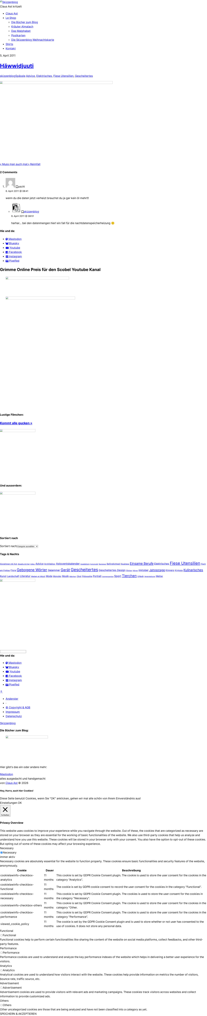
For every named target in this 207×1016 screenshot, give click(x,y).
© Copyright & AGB (18, 707)
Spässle (20, 76)
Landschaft (13, 576)
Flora (13, 570)
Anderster (12, 698)
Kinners (170, 570)
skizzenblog (7, 76)
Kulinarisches (193, 570)
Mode (49, 576)
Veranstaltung (149, 576)
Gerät (65, 570)
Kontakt (11, 48)
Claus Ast (12, 13)
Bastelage (102, 564)
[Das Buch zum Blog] (17, 493)
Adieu (32, 564)
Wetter (159, 576)
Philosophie (87, 576)
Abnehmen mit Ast (8, 564)
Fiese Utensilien (63, 76)
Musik (65, 576)
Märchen (72, 576)
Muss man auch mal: (14, 164)
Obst (79, 576)
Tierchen (129, 576)
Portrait (97, 576)
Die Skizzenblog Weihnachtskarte (32, 39)
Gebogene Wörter (32, 570)
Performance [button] (8, 948)
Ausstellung (85, 564)
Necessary (9, 852)
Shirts (9, 44)
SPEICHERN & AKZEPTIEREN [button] (18, 1013)
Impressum (13, 712)
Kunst (3, 576)
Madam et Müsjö (38, 576)
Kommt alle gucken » (16, 423)
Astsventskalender (68, 563)
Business (125, 564)
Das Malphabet (21, 31)
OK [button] (20, 802)
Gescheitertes (84, 76)
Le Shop (11, 18)
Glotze (129, 570)
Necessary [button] (7, 848)
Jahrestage (157, 570)
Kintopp (179, 570)
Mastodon (6, 774)
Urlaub (140, 576)
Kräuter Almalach (22, 26)
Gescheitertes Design (112, 570)
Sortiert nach (8, 546)
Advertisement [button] (9, 983)
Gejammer (54, 570)
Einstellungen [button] (8, 802)
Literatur (25, 576)
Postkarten (18, 35)
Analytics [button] (6, 966)
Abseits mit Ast (24, 564)
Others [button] (4, 1000)
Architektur (49, 564)
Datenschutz (14, 716)
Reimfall (34, 164)
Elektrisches (44, 76)
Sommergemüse (107, 576)
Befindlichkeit (113, 564)
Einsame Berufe (141, 563)
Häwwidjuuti (17, 65)
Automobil (94, 564)
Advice (30, 76)
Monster (57, 576)
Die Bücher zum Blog (24, 22)
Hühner (135, 571)
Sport (117, 576)
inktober (144, 570)
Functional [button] (6, 931)
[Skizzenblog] (9, 2)
